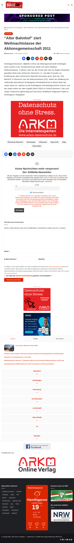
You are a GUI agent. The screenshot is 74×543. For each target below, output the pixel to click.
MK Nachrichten (6, 501)
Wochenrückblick (38, 192)
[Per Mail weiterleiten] (46, 58)
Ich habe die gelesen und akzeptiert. (29, 276)
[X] (28, 58)
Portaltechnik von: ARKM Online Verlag (37, 536)
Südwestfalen (5, 510)
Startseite (9, 28)
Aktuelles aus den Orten (8, 491)
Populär (35, 338)
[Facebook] (24, 58)
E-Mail (37, 185)
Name (7, 251)
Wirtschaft (14, 513)
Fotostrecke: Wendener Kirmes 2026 (26, 345)
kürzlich (12, 338)
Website (41, 259)
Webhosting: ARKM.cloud (55, 536)
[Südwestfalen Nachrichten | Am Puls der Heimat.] (14, 5)
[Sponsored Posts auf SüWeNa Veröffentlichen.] (37, 18)
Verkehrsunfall (5, 513)
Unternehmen (15, 510)
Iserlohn (4, 497)
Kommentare (60, 338)
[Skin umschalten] (68, 6)
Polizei (17, 504)
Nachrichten (5, 504)
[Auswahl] (2, 6)
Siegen (12, 507)
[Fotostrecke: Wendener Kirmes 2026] (9, 348)
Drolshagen (18, 28)
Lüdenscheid (12, 497)
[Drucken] (50, 58)
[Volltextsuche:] (72, 6)
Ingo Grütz (54, 142)
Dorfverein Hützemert (15, 142)
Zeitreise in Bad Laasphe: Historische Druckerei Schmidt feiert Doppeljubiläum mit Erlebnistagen (34, 353)
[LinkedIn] (32, 58)
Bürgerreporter (9, 53)
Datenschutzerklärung (51, 178)
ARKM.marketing (37, 12)
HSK (18, 494)
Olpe (64, 142)
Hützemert (43, 142)
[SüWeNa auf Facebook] (37, 449)
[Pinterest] (37, 58)
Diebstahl (19, 491)
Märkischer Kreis (17, 501)
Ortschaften (37, 146)
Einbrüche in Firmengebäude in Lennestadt (17, 357)
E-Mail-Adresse (10, 259)
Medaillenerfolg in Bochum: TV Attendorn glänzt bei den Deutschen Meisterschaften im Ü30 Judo (34, 360)
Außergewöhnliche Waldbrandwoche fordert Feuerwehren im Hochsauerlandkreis (29, 364)
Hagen (12, 494)
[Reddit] (41, 58)
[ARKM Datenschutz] (37, 119)
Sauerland (4, 507)
